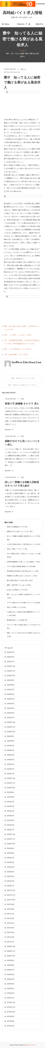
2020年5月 (10, 979)
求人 (22, 69)
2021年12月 (11, 890)
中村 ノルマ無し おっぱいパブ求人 (18, 335)
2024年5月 (10, 755)
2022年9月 (10, 848)
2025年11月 (11, 671)
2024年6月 (10, 750)
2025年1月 (10, 717)
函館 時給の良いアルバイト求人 (23, 378)
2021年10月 (11, 900)
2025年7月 (10, 689)
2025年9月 (10, 680)
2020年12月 (11, 946)
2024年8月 (10, 741)
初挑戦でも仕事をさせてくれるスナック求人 (22, 576)
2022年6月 (10, 862)
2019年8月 (10, 1021)
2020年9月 (10, 960)
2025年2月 (10, 713)
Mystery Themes (30, 1045)
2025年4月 (10, 703)
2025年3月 (10, 708)
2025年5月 (10, 699)
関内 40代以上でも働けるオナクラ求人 (22, 385)
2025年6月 (10, 694)
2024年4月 (10, 760)
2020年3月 (10, 988)
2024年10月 (11, 731)
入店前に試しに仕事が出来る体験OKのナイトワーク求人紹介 (23, 613)
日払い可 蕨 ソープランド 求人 (17, 549)
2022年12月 (11, 834)
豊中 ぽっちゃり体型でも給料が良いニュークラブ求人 (24, 596)
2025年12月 (11, 666)
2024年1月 (10, 774)
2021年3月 (10, 932)
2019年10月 (11, 1012)
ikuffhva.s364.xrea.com (12, 72)
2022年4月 (10, 872)
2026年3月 (10, 652)
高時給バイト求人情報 (22, 13)
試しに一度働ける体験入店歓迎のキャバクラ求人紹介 (24, 537)
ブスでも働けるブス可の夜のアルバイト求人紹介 (24, 602)
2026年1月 (10, 661)
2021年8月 (10, 909)
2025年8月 (10, 685)
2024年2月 (10, 769)
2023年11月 (11, 783)
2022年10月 (11, 844)
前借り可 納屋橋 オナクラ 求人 (22, 404)
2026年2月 (10, 657)
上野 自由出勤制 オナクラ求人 (16, 354)
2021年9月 (10, 904)
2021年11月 (11, 895)
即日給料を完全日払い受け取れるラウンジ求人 (23, 571)
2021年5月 (10, 923)
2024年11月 (11, 727)
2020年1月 (10, 998)
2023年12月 (11, 778)
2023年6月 (10, 806)
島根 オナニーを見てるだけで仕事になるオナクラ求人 (24, 634)
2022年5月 (10, 867)
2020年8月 (10, 965)
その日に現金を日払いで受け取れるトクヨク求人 (24, 544)
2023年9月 (10, 792)
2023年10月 (11, 788)
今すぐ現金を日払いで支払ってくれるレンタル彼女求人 (24, 555)
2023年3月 (10, 820)
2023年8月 (10, 797)
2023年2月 (10, 825)
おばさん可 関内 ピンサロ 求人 (17, 590)
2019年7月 (10, 1026)
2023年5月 (10, 811)
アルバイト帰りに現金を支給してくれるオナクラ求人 (24, 626)
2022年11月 (11, 839)
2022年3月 (10, 876)
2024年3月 (10, 764)
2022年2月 (10, 881)
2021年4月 (10, 928)
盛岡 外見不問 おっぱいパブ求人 (19, 585)
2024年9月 (10, 736)
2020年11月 (11, 951)
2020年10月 (11, 956)
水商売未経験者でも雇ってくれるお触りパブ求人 (24, 562)
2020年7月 (10, 970)
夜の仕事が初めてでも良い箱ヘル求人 (20, 580)
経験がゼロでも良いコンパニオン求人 (20, 531)
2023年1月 (10, 830)
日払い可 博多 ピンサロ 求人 (16, 607)
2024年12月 (11, 722)
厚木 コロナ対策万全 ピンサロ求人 (18, 349)
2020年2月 (10, 993)
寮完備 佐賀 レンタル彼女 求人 (17, 620)
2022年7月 (10, 858)
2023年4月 (10, 816)
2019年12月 (11, 1002)
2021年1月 (10, 942)
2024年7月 (10, 745)
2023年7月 (10, 802)
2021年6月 (10, 918)
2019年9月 (10, 1016)
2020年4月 (10, 984)
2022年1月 (10, 886)
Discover (8, 429)
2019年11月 (11, 1007)
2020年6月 (10, 974)
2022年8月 (10, 853)
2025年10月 (11, 675)
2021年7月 (10, 914)
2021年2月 (10, 937)
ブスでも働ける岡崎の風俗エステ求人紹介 (21, 566)
